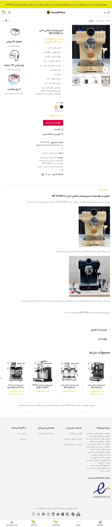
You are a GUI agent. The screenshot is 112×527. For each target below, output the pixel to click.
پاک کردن (58, 111)
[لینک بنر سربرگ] (56, 4)
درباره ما (23, 439)
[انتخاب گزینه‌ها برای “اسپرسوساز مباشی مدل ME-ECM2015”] (88, 368)
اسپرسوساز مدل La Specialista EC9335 (15, 386)
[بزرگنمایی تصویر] (105, 69)
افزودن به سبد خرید (53, 123)
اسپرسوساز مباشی (56, 160)
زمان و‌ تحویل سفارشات (73, 439)
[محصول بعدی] (3, 20)
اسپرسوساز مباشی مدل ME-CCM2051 (69, 386)
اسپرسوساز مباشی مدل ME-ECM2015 (96, 386)
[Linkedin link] (49, 174)
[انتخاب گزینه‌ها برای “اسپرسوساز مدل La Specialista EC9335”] (8, 368)
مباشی (91, 21)
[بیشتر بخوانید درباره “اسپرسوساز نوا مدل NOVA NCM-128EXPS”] (35, 368)
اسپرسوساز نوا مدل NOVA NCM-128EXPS (43, 386)
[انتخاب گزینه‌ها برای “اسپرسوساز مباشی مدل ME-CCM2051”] (62, 368)
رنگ (61, 102)
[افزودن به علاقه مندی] (88, 363)
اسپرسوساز (99, 21)
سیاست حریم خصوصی (73, 444)
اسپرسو (53, 157)
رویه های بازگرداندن (46, 433)
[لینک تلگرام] (43, 174)
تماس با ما (21, 433)
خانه (108, 21)
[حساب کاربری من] (9, 12)
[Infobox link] (14, 36)
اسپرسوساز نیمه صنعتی (53, 166)
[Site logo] (56, 12)
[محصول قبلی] (9, 20)
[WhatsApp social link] (46, 174)
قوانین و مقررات (75, 433)
